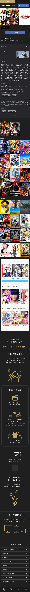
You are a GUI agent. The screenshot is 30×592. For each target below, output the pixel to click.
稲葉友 (3, 86)
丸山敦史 (22, 89)
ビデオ (7, 1)
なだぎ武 (16, 92)
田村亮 (21, 92)
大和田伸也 (14, 95)
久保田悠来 (10, 89)
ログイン (14, 5)
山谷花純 (9, 86)
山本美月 (20, 86)
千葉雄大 (15, 86)
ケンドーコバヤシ (6, 95)
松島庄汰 (4, 92)
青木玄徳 (17, 89)
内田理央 (4, 89)
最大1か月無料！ (23, 5)
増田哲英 (4, 111)
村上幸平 (10, 92)
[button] (26, 273)
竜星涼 (25, 86)
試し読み (6, 280)
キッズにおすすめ (12, 111)
